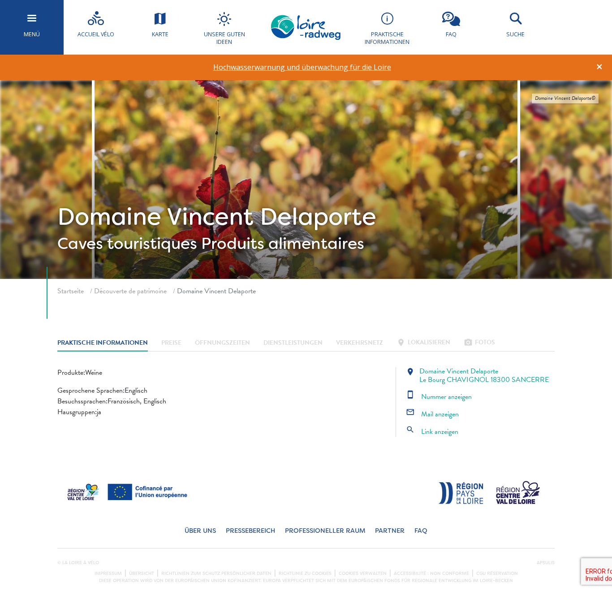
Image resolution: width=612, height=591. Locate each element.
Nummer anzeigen (439, 396)
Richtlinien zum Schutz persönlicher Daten (216, 573)
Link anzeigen (432, 431)
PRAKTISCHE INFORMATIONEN (102, 343)
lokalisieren (423, 343)
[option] (302, 67)
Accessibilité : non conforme (431, 573)
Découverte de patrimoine (130, 291)
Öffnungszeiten (222, 343)
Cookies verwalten (363, 573)
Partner (390, 531)
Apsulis (546, 562)
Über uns (200, 531)
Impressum (108, 573)
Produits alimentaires (282, 243)
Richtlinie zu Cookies (305, 573)
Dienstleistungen (293, 343)
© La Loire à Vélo (78, 562)
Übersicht (141, 573)
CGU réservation (497, 573)
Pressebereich (250, 531)
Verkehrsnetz (359, 343)
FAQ (420, 531)
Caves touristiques (127, 243)
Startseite (70, 291)
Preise (171, 343)
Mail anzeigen (432, 414)
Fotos (479, 343)
